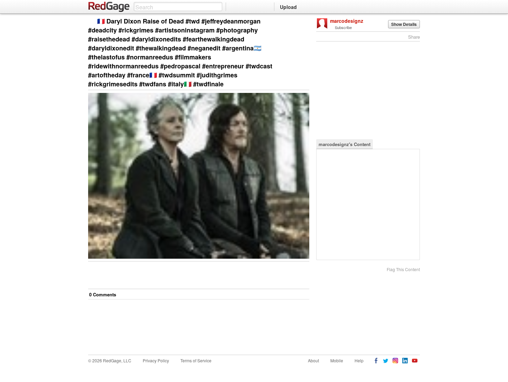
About (313, 360)
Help (359, 360)
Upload (288, 6)
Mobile (336, 360)
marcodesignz (346, 21)
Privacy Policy (156, 360)
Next (294, 21)
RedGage (109, 6)
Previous (304, 21)
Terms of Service (195, 360)
